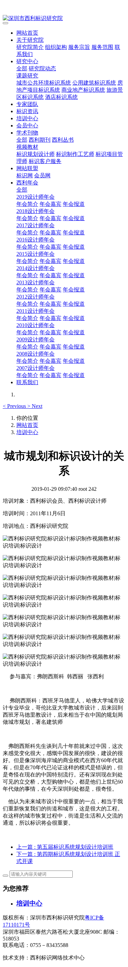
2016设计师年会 (35, 240)
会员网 (42, 175)
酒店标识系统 (61, 97)
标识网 (24, 175)
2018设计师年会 (35, 211)
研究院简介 (30, 47)
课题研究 (27, 75)
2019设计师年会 (35, 197)
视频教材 (27, 147)
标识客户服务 (45, 161)
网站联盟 (27, 168)
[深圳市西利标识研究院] (64, 18)
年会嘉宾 (50, 204)
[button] (15, 406)
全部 (21, 68)
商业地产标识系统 (83, 90)
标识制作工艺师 (75, 154)
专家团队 (27, 104)
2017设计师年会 (35, 225)
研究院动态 (42, 68)
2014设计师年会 (35, 268)
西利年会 (27, 182)
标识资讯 (27, 111)
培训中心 (27, 118)
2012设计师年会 (35, 297)
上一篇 (64, 847)
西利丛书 (63, 140)
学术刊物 (27, 133)
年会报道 (74, 204)
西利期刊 (40, 140)
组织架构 (56, 47)
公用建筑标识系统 (94, 83)
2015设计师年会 (35, 254)
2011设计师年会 (35, 311)
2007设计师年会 (35, 368)
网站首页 (27, 33)
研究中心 (27, 61)
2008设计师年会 (35, 354)
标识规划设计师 (35, 154)
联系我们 (27, 382)
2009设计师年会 (35, 339)
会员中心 (27, 125)
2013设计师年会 (35, 282)
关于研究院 (30, 40)
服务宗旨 (79, 47)
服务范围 (102, 47)
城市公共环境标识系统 (43, 83)
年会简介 (27, 204)
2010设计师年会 (35, 325)
